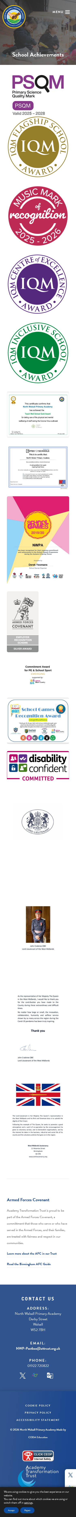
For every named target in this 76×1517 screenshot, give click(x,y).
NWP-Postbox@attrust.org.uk (38, 1348)
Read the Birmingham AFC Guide (29, 1264)
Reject (27, 1510)
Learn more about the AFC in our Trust (32, 1253)
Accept (11, 1510)
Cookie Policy (38, 1406)
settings (28, 1503)
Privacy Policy (38, 1413)
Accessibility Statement (38, 1420)
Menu (58, 12)
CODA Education (38, 1437)
